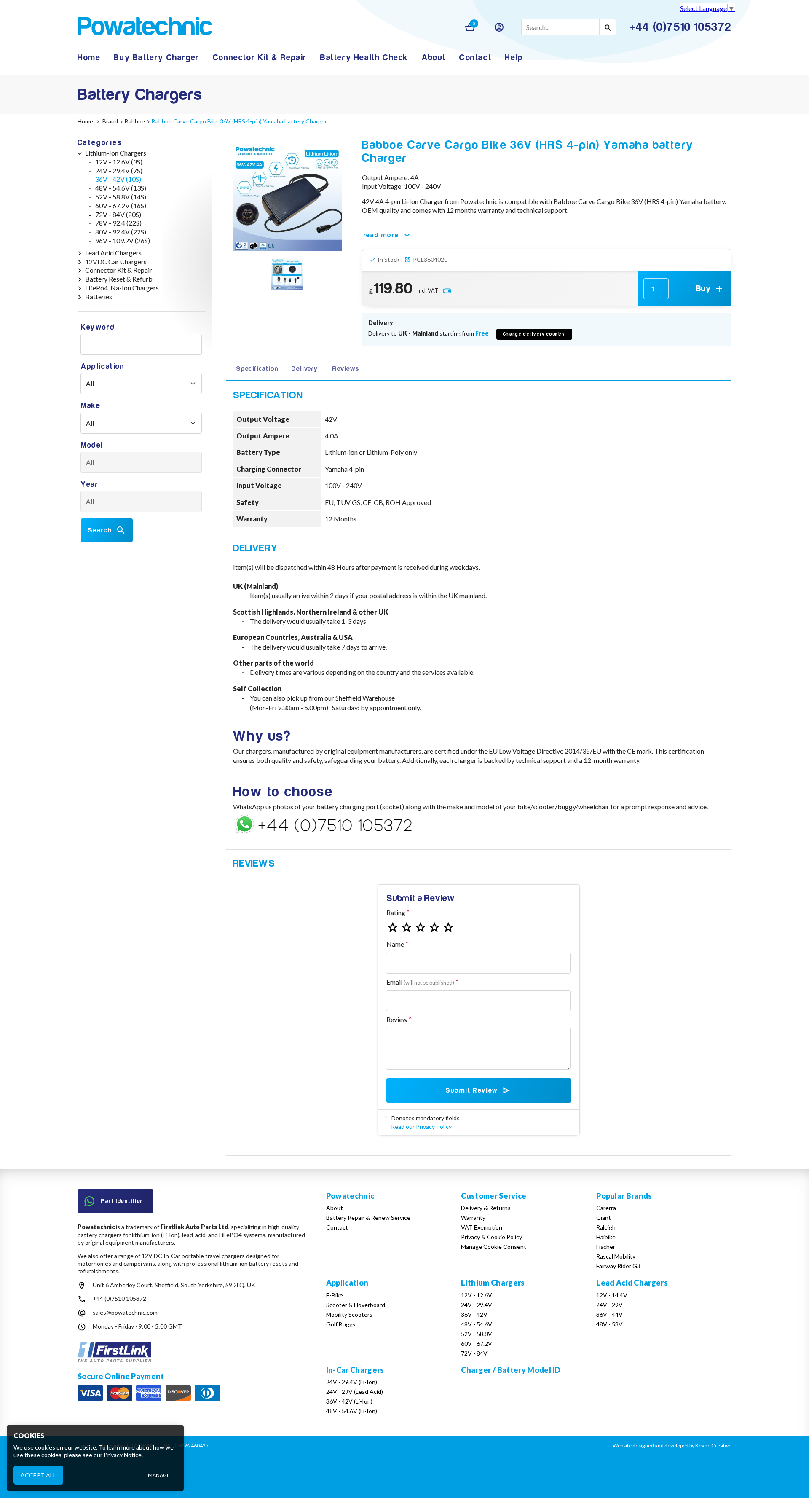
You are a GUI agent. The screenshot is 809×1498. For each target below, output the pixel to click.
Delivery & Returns (486, 1207)
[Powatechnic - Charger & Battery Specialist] (145, 27)
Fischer (605, 1246)
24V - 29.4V (476, 1304)
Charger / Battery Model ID (510, 1370)
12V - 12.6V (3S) (118, 162)
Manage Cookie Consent (493, 1246)
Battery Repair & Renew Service (368, 1217)
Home (89, 57)
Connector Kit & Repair (260, 57)
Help (513, 57)
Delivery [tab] (304, 369)
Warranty (473, 1217)
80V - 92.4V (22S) (120, 232)
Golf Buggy (341, 1324)
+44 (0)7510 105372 (119, 1298)
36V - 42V (474, 1314)
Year (89, 485)
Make (90, 406)
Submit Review (471, 1090)
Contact (475, 57)
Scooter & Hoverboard (355, 1304)
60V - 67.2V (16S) (120, 205)
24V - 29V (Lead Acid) (354, 1391)
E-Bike (334, 1295)
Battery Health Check (364, 57)
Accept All (38, 1474)
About (434, 57)
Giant (603, 1217)
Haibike (606, 1236)
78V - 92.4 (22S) (118, 223)
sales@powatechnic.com (125, 1312)
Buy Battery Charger (156, 57)
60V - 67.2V (476, 1343)
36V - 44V (609, 1314)
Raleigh (606, 1227)
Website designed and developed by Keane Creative (672, 1445)
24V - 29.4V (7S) (118, 170)
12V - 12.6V (476, 1295)
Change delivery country (534, 334)
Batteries (98, 297)
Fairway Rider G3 (618, 1266)
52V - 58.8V (476, 1333)
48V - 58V (609, 1324)
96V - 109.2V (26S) (122, 240)
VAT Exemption (481, 1227)
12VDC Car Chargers (116, 262)
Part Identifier (122, 1201)
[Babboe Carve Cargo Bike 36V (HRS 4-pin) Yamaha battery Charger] (287, 196)
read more (381, 235)
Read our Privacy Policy (421, 1126)
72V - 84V (474, 1353)
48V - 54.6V (476, 1324)
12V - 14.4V (611, 1295)
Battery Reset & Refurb (119, 279)
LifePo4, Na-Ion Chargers (122, 288)
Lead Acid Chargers (113, 253)
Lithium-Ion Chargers (115, 153)
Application (103, 366)
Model (92, 445)
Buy (703, 288)
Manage (159, 1475)
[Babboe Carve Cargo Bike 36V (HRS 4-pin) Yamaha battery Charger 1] (287, 275)
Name (395, 944)
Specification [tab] (257, 369)
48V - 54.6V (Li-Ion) (351, 1411)
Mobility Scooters (349, 1314)
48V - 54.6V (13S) (120, 188)
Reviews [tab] (345, 369)
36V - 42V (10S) (118, 179)
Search (100, 530)
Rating (395, 912)
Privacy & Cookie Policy (491, 1236)
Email (420, 982)
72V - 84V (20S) (118, 214)
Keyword (98, 327)
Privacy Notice (123, 1454)
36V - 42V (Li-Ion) (349, 1401)
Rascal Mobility (615, 1256)
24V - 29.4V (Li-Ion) (351, 1381)
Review (396, 1019)
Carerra (606, 1207)
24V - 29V (609, 1304)
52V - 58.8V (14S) (120, 197)
